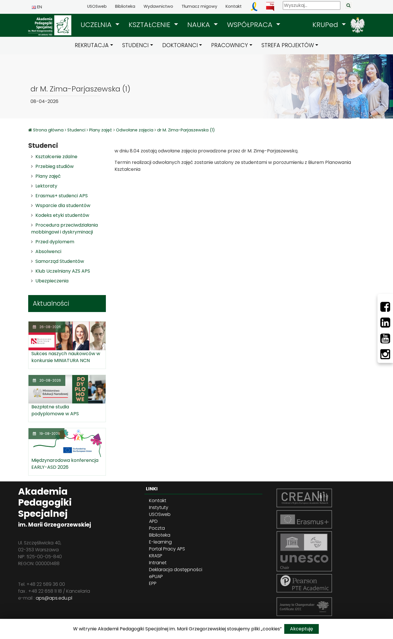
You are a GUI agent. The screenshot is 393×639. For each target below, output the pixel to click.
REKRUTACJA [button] (92, 45)
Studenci (76, 130)
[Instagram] (385, 354)
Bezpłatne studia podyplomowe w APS (55, 410)
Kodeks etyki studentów (62, 215)
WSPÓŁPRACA (250, 24)
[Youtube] (385, 338)
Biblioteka (125, 6)
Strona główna (49, 130)
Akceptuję (301, 628)
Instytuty (158, 507)
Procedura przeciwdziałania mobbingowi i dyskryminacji (64, 228)
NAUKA (199, 24)
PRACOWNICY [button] (229, 45)
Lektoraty (46, 186)
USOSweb (97, 6)
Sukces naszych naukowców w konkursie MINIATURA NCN (65, 357)
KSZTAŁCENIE (150, 24)
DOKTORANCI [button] (180, 45)
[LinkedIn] (385, 322)
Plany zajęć (100, 130)
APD (153, 521)
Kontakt (234, 6)
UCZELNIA (97, 24)
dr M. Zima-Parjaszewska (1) (186, 130)
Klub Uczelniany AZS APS (62, 271)
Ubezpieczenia (51, 281)
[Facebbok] (385, 307)
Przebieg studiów (54, 166)
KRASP (155, 555)
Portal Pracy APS (167, 549)
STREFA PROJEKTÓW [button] (288, 45)
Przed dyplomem (54, 241)
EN (39, 7)
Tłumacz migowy (199, 6)
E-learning (160, 542)
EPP (153, 583)
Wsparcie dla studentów (62, 205)
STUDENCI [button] (135, 45)
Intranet (158, 562)
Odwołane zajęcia (134, 130)
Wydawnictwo (158, 6)
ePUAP (156, 576)
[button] (100, 24)
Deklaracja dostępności (175, 569)
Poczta (157, 528)
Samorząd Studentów (59, 261)
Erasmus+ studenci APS (61, 195)
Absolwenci (48, 251)
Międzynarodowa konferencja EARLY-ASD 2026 (64, 463)
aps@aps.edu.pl (54, 598)
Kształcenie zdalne (56, 156)
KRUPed (326, 24)
